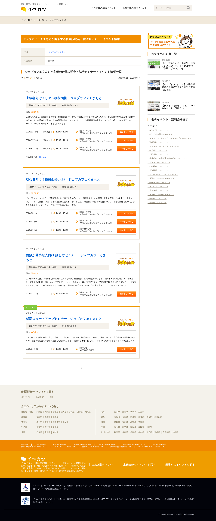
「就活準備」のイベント (158, 170)
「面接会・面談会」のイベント (161, 194)
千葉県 (65, 422)
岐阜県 (133, 412)
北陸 (23, 432)
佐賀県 (125, 432)
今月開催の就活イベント (103, 8)
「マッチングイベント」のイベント (163, 174)
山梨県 (39, 427)
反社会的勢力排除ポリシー (120, 446)
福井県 (55, 432)
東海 (103, 412)
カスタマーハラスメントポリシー (151, 446)
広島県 (125, 427)
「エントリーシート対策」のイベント (164, 146)
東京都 (47, 422)
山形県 (80, 412)
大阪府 (117, 417)
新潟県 (55, 427)
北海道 (39, 412)
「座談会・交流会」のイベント (161, 178)
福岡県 (117, 432)
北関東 (24, 417)
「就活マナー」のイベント (159, 162)
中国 (103, 427)
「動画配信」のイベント (158, 166)
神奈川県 (56, 422)
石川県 (39, 432)
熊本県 (141, 432)
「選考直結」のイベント (158, 190)
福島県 (88, 412)
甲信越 (24, 427)
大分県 (149, 432)
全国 (51, 397)
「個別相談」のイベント (158, 130)
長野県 (47, 427)
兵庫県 (125, 417)
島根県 (133, 427)
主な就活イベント (103, 464)
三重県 (141, 412)
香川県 (125, 422)
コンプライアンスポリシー (64, 446)
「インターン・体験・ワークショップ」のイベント (169, 138)
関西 (103, 417)
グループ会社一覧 (159, 444)
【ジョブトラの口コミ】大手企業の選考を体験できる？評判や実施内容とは (178, 87)
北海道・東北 (27, 412)
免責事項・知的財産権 (82, 444)
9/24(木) (42, 157)
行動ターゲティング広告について (34, 446)
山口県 (149, 427)
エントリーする (126, 132)
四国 (103, 422)
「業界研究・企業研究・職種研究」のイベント (167, 158)
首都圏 (24, 422)
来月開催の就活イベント (135, 8)
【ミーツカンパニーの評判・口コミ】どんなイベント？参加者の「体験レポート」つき (178, 66)
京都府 (133, 417)
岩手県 (55, 412)
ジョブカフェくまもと (57, 52)
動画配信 (40, 397)
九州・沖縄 (105, 432)
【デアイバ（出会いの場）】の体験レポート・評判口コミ (178, 107)
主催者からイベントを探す (139, 464)
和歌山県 (158, 417)
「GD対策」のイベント (157, 150)
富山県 (47, 432)
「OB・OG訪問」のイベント (160, 134)
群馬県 (55, 417)
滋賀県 (141, 417)
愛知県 (117, 412)
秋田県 (63, 412)
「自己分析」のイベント (158, 154)
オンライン (26, 397)
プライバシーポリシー (107, 444)
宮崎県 (157, 432)
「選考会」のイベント (157, 203)
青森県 (47, 412)
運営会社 (24, 444)
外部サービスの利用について (134, 444)
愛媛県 (117, 422)
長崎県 (133, 432)
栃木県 (47, 417)
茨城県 (39, 417)
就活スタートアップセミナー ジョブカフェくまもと (64, 318)
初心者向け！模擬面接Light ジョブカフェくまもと (63, 179)
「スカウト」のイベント (158, 186)
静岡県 (125, 412)
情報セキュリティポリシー (92, 446)
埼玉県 (39, 422)
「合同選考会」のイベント (159, 182)
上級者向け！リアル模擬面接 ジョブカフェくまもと (64, 98)
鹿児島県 (166, 432)
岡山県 (117, 427)
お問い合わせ (40, 444)
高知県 (133, 422)
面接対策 (35, 112)
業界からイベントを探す (180, 464)
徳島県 (141, 422)
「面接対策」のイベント (158, 142)
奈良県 (149, 417)
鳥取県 (141, 427)
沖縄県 (175, 432)
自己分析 (35, 332)
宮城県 (71, 412)
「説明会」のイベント (157, 198)
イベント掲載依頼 (60, 444)
